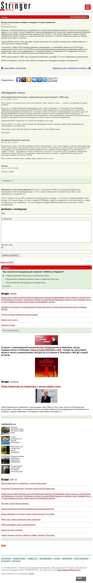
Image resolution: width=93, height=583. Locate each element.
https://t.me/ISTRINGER (43, 350)
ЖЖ (59, 350)
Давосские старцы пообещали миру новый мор (21, 519)
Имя (3, 213)
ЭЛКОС (31, 574)
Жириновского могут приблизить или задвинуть (70, 68)
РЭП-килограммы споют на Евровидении (18, 525)
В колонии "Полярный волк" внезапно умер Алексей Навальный (28, 489)
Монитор (67, 558)
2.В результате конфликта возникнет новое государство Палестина (32, 279)
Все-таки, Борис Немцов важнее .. (15, 503)
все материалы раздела (79, 17)
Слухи (57, 558)
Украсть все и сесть (9, 320)
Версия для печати (10, 26)
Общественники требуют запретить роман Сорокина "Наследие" (28, 535)
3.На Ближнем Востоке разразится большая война (25, 283)
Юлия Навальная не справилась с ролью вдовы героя (31, 386)
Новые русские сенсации (11, 530)
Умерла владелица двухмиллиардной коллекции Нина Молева (27, 509)
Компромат (19, 558)
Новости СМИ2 (7, 262)
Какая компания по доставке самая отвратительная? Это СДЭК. (28, 514)
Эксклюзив (45, 558)
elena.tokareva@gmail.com (69, 570)
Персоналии (81, 558)
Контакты (16, 561)
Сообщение (6, 219)
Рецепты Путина (8, 325)
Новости (32, 558)
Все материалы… (11, 330)
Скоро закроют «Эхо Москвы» (15, 68)
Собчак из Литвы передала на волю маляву (19, 315)
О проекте (5, 561)
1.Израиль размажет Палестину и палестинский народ (27, 276)
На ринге (6, 558)
